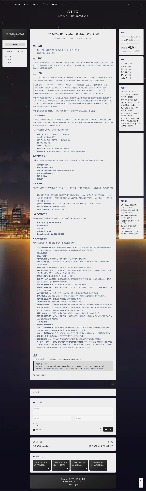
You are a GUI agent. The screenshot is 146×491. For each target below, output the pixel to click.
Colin (123, 92)
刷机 (131, 40)
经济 (138, 51)
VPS (134, 51)
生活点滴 (124, 63)
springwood (125, 118)
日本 (128, 43)
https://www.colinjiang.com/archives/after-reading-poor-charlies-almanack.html (74, 366)
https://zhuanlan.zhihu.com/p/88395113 (70, 359)
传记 (38, 375)
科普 (135, 40)
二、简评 (8, 60)
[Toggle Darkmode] (141, 485)
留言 (133, 92)
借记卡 (123, 44)
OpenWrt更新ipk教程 (129, 226)
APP (130, 51)
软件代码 (124, 72)
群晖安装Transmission (42, 446)
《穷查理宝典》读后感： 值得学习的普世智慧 (73, 34)
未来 (139, 43)
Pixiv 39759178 (78, 482)
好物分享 (124, 75)
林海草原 (124, 100)
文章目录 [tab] (9, 51)
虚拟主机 (134, 44)
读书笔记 (124, 66)
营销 (136, 48)
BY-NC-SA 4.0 (77, 368)
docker (123, 37)
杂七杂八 (124, 78)
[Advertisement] (131, 164)
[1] (51, 129)
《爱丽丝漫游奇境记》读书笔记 (100, 446)
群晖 (137, 36)
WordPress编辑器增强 (129, 205)
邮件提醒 (38, 430)
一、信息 (8, 57)
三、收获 (8, 63)
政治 (133, 36)
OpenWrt (125, 51)
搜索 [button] (15, 44)
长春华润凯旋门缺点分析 (130, 210)
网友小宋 (124, 103)
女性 (128, 36)
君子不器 (17, 4)
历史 (126, 40)
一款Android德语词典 (129, 215)
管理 (131, 47)
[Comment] (141, 480)
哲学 (139, 40)
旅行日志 (124, 69)
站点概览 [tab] (20, 51)
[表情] (100, 429)
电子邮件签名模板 (127, 221)
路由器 (124, 47)
